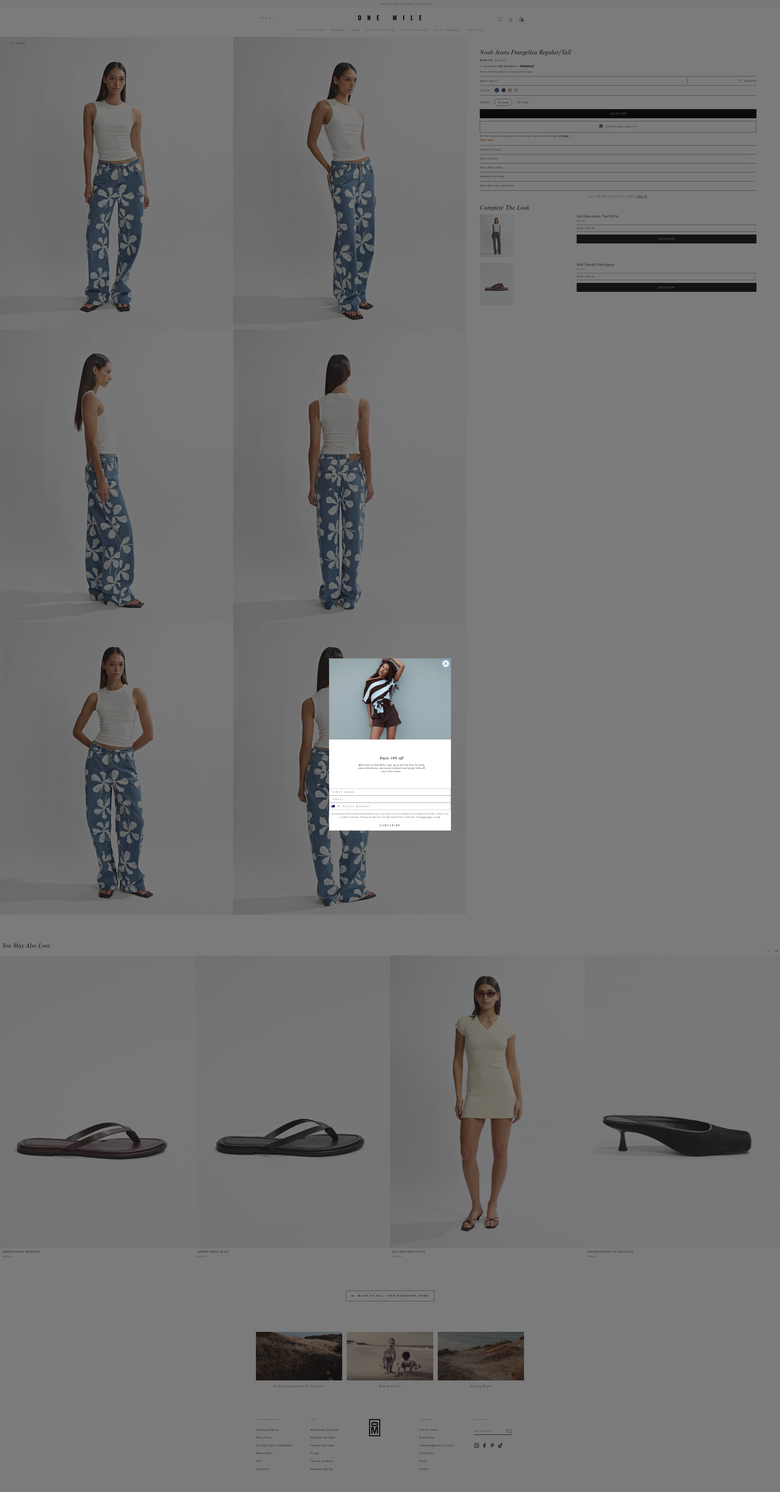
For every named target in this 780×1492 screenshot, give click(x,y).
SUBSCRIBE (390, 825)
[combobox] (335, 806)
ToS (438, 817)
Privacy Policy (427, 817)
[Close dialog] (445, 663)
